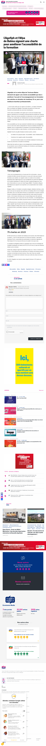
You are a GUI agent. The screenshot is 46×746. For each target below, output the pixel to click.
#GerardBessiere (31, 527)
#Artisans (31, 8)
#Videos (27, 80)
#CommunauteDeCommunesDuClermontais (17, 6)
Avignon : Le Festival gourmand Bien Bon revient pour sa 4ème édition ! (29, 409)
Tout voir (41, 390)
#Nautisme (13, 395)
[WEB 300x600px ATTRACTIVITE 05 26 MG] (24, 366)
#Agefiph (21, 78)
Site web (7, 320)
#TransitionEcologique (7, 8)
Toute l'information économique (15, 2)
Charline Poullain (21, 82)
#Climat (15, 8)
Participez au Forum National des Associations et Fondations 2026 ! (28, 431)
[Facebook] (2, 493)
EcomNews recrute (38, 739)
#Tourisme (38, 528)
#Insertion (15, 80)
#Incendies (5, 6)
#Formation (36, 78)
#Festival (6, 438)
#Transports (30, 6)
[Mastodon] (2, 495)
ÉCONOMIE (4, 690)
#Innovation (7, 395)
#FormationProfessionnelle (15, 526)
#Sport (33, 528)
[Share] (2, 499)
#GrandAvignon (15, 406)
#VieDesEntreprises (7, 527)
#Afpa (16, 78)
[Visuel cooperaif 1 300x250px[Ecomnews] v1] (24, 461)
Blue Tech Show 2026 (21, 398)
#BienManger (7, 406)
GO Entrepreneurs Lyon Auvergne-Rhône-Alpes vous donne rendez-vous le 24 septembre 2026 (30, 420)
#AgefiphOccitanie (28, 78)
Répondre (11, 292)
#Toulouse (21, 80)
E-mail (7, 315)
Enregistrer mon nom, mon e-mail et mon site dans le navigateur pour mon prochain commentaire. (23, 326)
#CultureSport (38, 526)
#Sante (29, 528)
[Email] (2, 497)
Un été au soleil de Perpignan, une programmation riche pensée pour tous (29, 442)
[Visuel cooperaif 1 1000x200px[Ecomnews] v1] (23, 21)
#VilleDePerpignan (14, 438)
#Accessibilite (10, 78)
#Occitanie (32, 80)
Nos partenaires (10, 678)
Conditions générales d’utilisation (27, 739)
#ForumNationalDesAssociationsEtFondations (22, 427)
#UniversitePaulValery (38, 8)
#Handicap (9, 80)
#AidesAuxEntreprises (23, 8)
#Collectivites (30, 526)
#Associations (7, 427)
